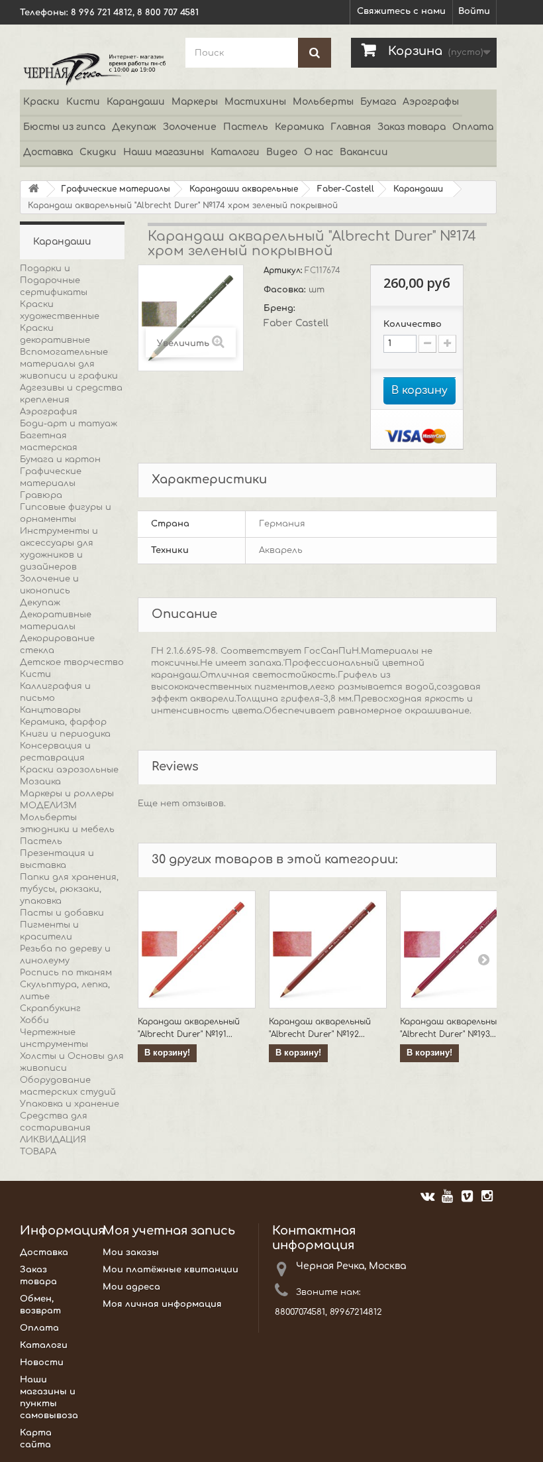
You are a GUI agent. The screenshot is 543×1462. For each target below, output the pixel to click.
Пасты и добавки (62, 913)
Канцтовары (50, 710)
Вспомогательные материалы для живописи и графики (69, 364)
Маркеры (195, 102)
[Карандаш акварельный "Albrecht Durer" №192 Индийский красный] (328, 949)
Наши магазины (163, 152)
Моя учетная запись (169, 1230)
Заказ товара (411, 127)
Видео (281, 152)
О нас (318, 152)
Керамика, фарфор (63, 722)
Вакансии (364, 152)
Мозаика (40, 781)
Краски (41, 102)
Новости (42, 1362)
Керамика (299, 127)
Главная (350, 127)
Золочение (190, 127)
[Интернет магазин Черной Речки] (93, 68)
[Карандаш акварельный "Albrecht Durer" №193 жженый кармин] (459, 949)
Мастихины (255, 102)
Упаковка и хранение (69, 1104)
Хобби (34, 1020)
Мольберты (323, 102)
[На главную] (33, 189)
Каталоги (235, 152)
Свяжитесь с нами (401, 11)
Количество (412, 324)
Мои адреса (131, 1287)
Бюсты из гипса (64, 127)
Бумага (378, 102)
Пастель (245, 127)
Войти (474, 11)
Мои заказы (131, 1252)
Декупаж (134, 127)
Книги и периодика (65, 734)
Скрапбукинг (50, 1008)
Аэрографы (431, 102)
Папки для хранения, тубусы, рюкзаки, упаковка (69, 889)
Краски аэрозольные (69, 769)
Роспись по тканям (66, 972)
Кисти (83, 102)
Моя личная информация (162, 1304)
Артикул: (284, 270)
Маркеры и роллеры (67, 793)
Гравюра (41, 495)
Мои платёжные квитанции (170, 1269)
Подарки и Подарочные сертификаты (53, 280)
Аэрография (48, 411)
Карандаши (136, 102)
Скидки (98, 152)
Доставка (48, 152)
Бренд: (281, 308)
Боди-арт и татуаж (68, 423)
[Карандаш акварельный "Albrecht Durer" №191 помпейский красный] (197, 949)
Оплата (472, 127)
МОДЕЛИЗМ (48, 805)
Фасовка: (286, 289)
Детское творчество (72, 662)
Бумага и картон (60, 459)
